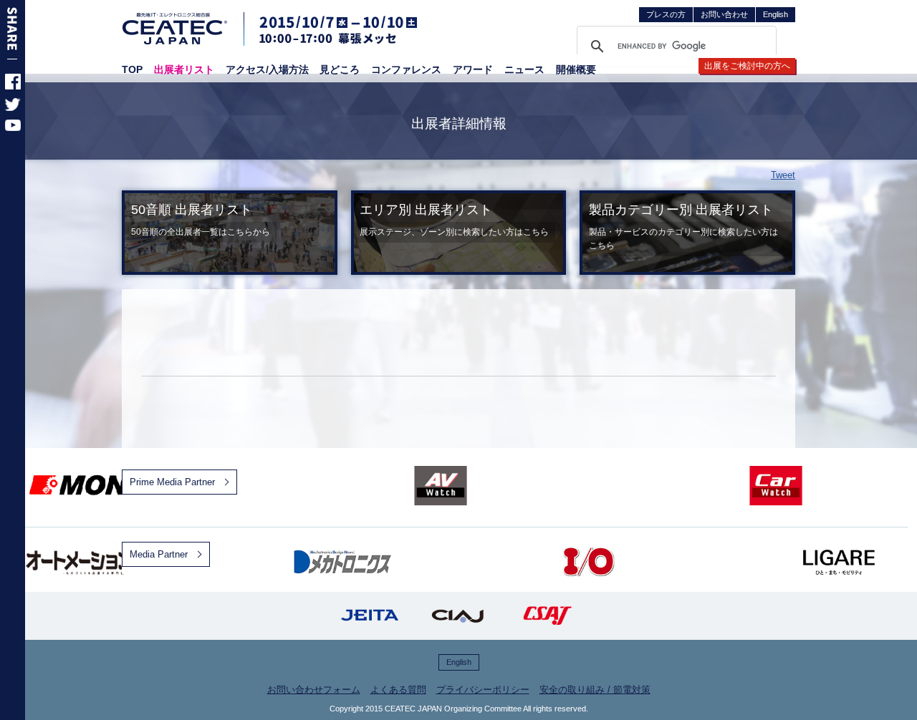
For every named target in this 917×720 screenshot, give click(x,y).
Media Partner (159, 554)
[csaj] (547, 616)
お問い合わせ (724, 14)
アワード (473, 69)
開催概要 (576, 69)
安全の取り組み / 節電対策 (594, 689)
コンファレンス (406, 69)
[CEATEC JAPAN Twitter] (13, 107)
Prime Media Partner (172, 482)
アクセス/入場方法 (267, 69)
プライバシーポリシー (482, 689)
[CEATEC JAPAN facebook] (13, 86)
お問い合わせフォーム (313, 689)
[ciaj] (458, 616)
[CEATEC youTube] (13, 127)
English (775, 14)
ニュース (524, 69)
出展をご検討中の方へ (747, 66)
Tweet (783, 175)
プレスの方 (666, 14)
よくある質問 (398, 689)
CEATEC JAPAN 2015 (175, 29)
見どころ (340, 69)
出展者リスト (184, 69)
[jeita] (369, 616)
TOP (132, 69)
